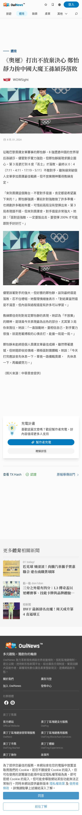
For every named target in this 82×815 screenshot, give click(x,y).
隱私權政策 (58, 783)
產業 (47, 13)
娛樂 (34, 13)
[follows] (45, 4)
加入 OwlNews (12, 686)
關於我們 (8, 679)
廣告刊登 (46, 679)
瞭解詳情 (41, 451)
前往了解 (41, 806)
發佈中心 (46, 686)
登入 (71, 4)
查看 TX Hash (12, 474)
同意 (41, 796)
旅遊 (8, 13)
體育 (21, 13)
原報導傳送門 (66, 474)
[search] (76, 13)
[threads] (12, 702)
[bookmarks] (52, 4)
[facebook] (6, 703)
